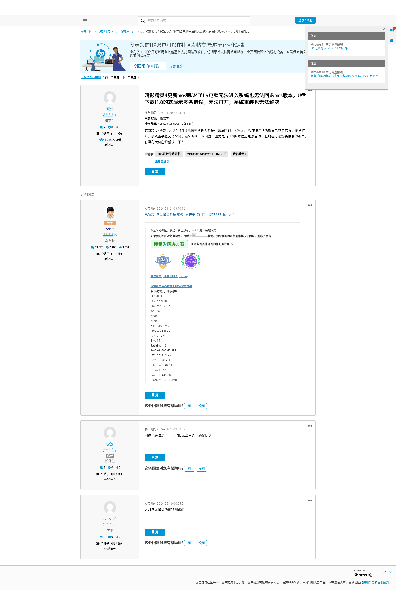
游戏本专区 (106, 31)
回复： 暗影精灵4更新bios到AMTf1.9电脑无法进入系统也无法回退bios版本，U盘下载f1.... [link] (193, 31)
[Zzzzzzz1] (110, 507)
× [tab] (383, 29)
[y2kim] (110, 212)
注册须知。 (384, 582)
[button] (310, 90)
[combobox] (194, 20)
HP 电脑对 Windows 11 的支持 (329, 48)
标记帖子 (110, 145)
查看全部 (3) (162, 161)
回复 (154, 171)
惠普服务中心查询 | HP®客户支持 (171, 286)
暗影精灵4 (239, 154)
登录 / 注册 (305, 20)
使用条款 (369, 582)
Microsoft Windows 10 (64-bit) (206, 154)
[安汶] (110, 97)
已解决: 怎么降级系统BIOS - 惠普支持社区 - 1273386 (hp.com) (190, 215)
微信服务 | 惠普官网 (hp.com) (169, 276)
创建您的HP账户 (148, 66)
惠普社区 (86, 31)
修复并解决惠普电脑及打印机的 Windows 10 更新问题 (344, 76)
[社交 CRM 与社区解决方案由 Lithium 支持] (363, 574)
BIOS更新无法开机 (169, 154)
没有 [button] (201, 406)
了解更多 (176, 66)
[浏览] (83, 20)
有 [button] (189, 406)
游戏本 (125, 31)
